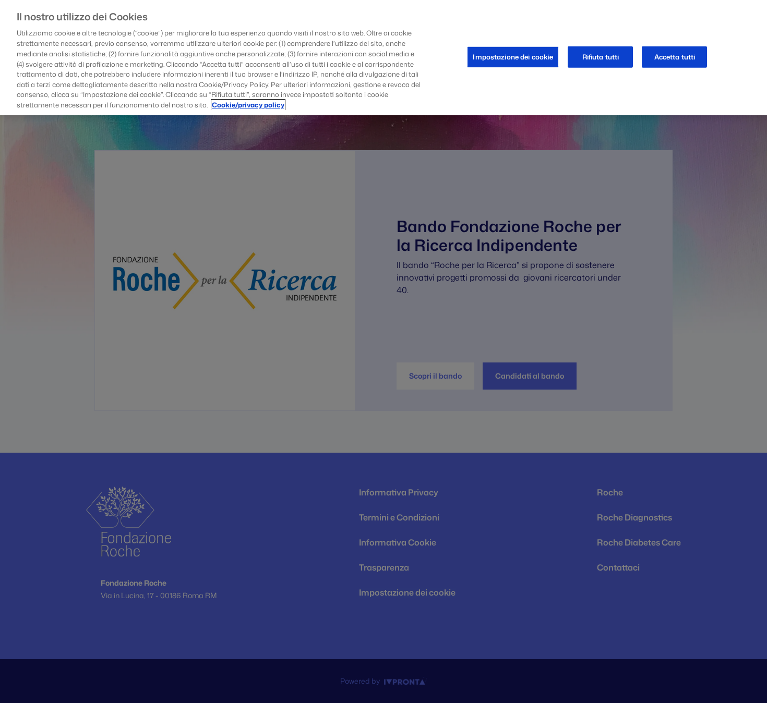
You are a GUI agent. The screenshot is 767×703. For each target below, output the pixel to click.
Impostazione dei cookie (513, 56)
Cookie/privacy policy (248, 105)
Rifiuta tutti (600, 56)
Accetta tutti (675, 56)
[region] (383, 57)
